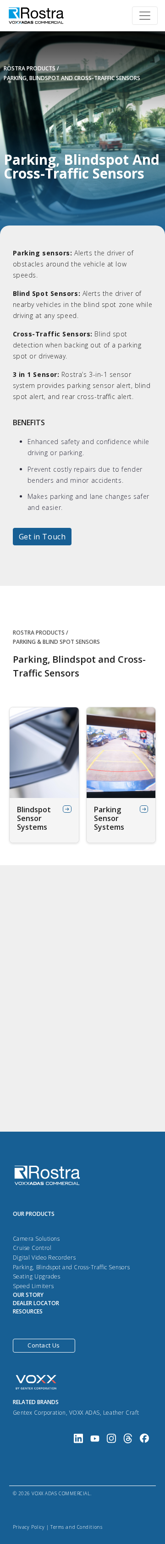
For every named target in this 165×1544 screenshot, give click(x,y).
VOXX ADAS (84, 1413)
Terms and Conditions (76, 1527)
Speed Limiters (33, 1286)
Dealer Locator (36, 1303)
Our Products (34, 1214)
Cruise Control (32, 1248)
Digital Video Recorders (44, 1257)
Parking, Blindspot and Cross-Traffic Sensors (71, 1267)
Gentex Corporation (39, 1413)
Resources (28, 1311)
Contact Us (44, 1345)
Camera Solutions (36, 1239)
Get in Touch (42, 537)
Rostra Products (29, 68)
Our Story (28, 1295)
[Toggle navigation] (145, 15)
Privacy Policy (29, 1527)
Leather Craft (121, 1413)
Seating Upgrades (36, 1276)
